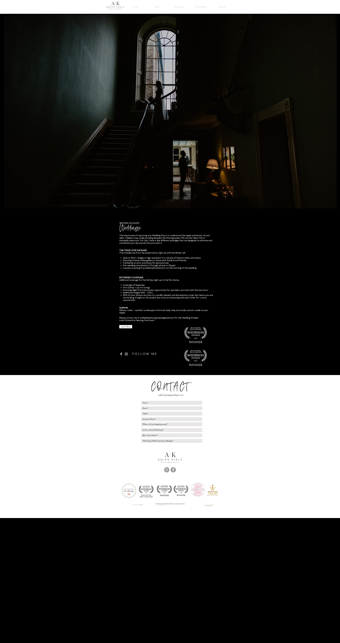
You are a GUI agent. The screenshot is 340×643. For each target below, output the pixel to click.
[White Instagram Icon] (126, 354)
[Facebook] (173, 469)
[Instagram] (166, 469)
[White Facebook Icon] (121, 354)
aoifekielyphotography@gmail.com (157, 318)
